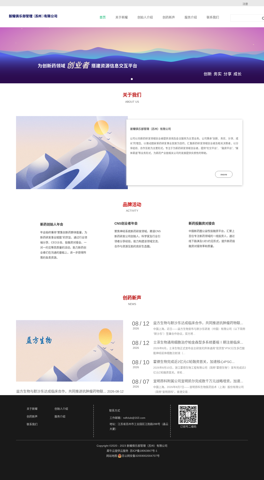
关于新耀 (121, 17)
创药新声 (169, 17)
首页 (103, 17)
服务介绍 (191, 17)
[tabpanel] (132, 55)
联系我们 (213, 17)
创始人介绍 (145, 17)
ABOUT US (132, 101)
